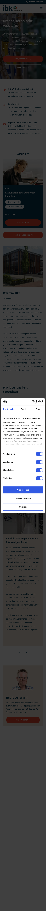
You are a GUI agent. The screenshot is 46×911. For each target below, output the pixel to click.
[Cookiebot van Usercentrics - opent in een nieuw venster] (32, 402)
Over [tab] (38, 409)
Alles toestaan (23, 490)
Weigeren (23, 507)
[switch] (39, 462)
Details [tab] (24, 409)
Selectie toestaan (23, 498)
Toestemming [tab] (9, 409)
